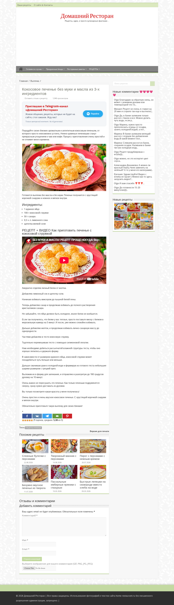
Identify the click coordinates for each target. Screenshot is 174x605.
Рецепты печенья (33, 428)
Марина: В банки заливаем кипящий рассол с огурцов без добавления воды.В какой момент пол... (132, 136)
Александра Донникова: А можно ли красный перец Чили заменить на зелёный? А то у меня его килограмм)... (133, 167)
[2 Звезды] (25, 420)
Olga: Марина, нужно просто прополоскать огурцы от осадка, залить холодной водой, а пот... (130, 127)
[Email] (57, 416)
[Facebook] (27, 416)
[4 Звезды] (30, 420)
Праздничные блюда (54, 69)
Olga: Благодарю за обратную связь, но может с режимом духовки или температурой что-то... (133, 102)
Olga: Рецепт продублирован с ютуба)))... (129, 153)
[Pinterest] (67, 416)
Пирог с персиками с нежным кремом (92, 457)
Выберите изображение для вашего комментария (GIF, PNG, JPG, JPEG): (57, 564)
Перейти (95, 114)
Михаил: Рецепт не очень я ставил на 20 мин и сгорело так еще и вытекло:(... (133, 110)
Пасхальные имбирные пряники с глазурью (63, 484)
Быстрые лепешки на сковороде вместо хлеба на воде (93, 484)
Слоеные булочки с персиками (34, 457)
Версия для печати (99, 431)
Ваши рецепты (24, 5)
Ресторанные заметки (76, 69)
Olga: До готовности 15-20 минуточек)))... (127, 188)
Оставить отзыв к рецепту (36, 98)
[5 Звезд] (32, 420)
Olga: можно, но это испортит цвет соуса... (131, 159)
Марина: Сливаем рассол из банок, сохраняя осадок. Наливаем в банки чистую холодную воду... (132, 145)
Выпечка (34, 81)
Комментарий (30, 515)
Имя (25, 540)
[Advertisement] (87, 43)
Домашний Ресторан (87, 16)
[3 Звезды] (27, 420)
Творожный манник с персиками (63, 457)
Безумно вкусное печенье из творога (34, 486)
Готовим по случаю (34, 69)
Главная (20, 69)
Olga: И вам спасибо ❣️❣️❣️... (129, 183)
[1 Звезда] (23, 420)
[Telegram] (47, 416)
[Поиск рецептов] (152, 83)
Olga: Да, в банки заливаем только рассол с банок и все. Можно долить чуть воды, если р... (132, 118)
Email (25, 549)
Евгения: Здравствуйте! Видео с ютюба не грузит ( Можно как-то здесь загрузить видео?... (133, 176)
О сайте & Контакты (43, 5)
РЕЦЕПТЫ (93, 69)
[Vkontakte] (37, 416)
